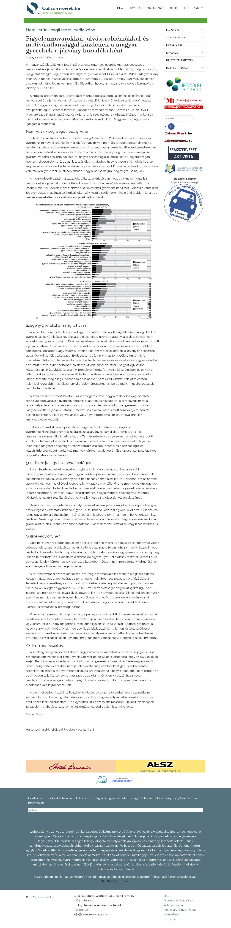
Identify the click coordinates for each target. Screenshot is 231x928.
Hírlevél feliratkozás (179, 60)
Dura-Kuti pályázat (177, 68)
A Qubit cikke (46, 88)
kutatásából (107, 78)
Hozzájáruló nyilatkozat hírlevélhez (180, 912)
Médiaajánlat (174, 45)
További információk (115, 881)
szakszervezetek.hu (44, 897)
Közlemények (155, 8)
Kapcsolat (172, 53)
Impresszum (172, 919)
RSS (166, 895)
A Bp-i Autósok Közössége (184, 182)
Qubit (39, 714)
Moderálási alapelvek (178, 900)
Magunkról (173, 30)
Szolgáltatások (176, 37)
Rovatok (134, 8)
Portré (173, 8)
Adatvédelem (173, 905)
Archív (198, 8)
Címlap (120, 8)
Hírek (186, 8)
